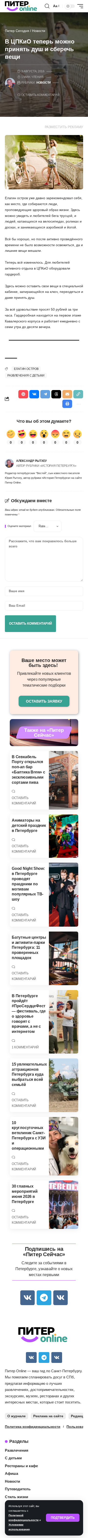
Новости (38, 31)
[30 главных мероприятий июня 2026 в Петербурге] (63, 1204)
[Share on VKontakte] (34, 394)
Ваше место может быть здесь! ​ (44, 663)
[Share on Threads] (56, 394)
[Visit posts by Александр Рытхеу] (9, 463)
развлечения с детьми (25, 375)
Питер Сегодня (17, 31)
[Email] (67, 394)
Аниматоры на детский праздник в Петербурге (29, 825)
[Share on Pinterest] (23, 394)
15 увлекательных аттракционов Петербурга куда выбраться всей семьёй (29, 1074)
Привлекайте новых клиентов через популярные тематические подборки (44, 679)
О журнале (16, 1416)
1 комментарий (25, 1047)
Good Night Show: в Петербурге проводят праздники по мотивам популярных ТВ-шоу (28, 883)
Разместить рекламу (64, 127)
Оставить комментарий (40, 95)
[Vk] (27, 1297)
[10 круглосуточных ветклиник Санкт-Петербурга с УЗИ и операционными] (63, 1146)
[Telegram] (44, 1297)
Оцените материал (19, 526)
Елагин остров (26, 369)
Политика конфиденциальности (32, 1427)
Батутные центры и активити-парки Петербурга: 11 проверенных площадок (29, 947)
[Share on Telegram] (45, 394)
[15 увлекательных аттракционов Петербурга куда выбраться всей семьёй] (63, 1085)
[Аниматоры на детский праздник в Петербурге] (63, 836)
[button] (62, 1518)
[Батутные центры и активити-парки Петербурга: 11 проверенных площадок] (63, 958)
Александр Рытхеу (31, 461)
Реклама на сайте (48, 1416)
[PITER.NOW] (21, 6)
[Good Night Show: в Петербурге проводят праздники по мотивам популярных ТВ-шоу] (63, 894)
